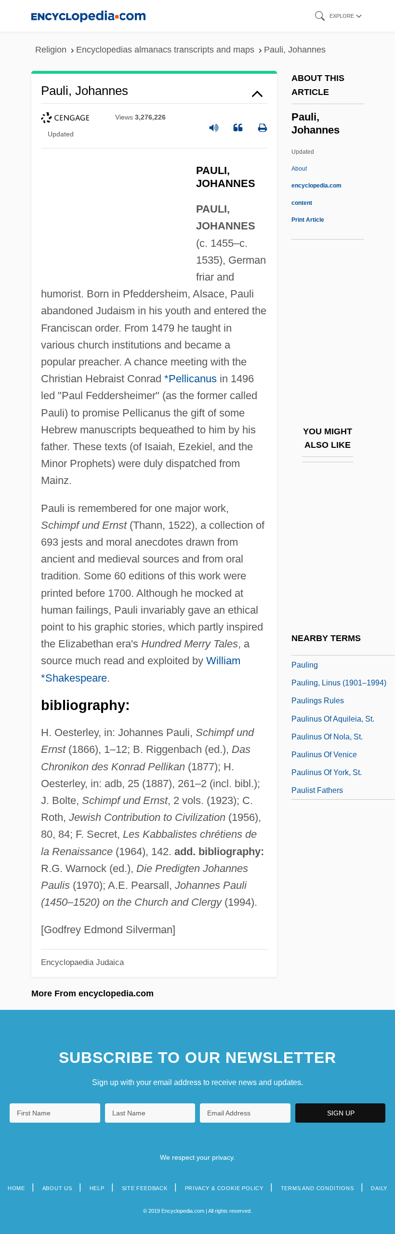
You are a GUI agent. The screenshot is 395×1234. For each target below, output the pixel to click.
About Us (57, 1188)
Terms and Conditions (317, 1188)
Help (97, 1188)
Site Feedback (145, 1188)
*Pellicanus (190, 379)
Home (16, 1188)
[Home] (88, 16)
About (316, 185)
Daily (379, 1188)
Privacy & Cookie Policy (224, 1188)
